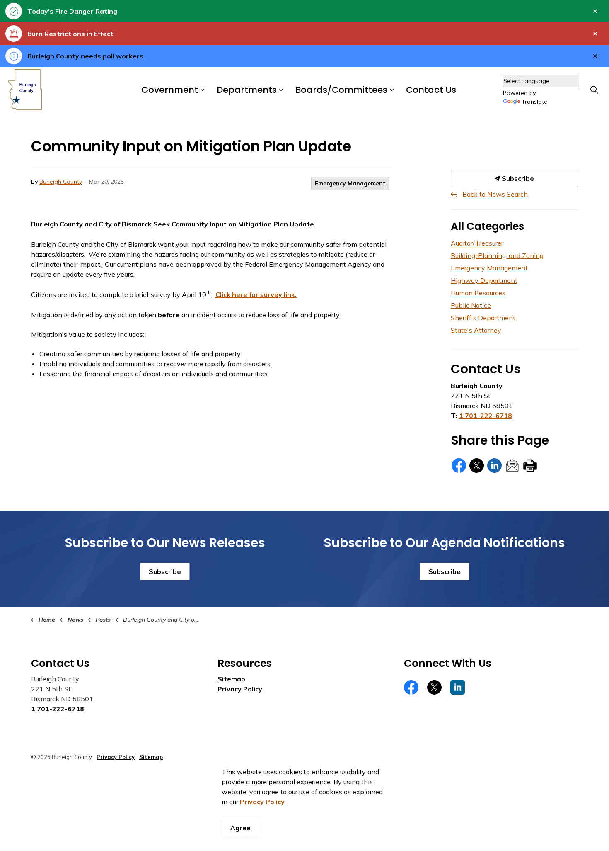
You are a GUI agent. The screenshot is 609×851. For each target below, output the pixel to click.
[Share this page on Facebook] (459, 465)
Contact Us (431, 90)
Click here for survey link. (256, 294)
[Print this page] (530, 465)
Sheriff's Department (483, 318)
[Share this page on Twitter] (476, 465)
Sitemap (231, 679)
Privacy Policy (240, 689)
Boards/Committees (341, 90)
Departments (247, 90)
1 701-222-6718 (485, 415)
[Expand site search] (594, 90)
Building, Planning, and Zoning (497, 255)
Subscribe (517, 178)
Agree (240, 828)
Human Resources (478, 293)
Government (169, 90)
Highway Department (484, 280)
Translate (534, 102)
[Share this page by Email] (512, 465)
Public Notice (471, 305)
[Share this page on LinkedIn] (494, 465)
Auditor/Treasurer (477, 243)
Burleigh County (60, 181)
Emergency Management (350, 183)
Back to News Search (495, 194)
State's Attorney (476, 330)
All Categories (487, 226)
